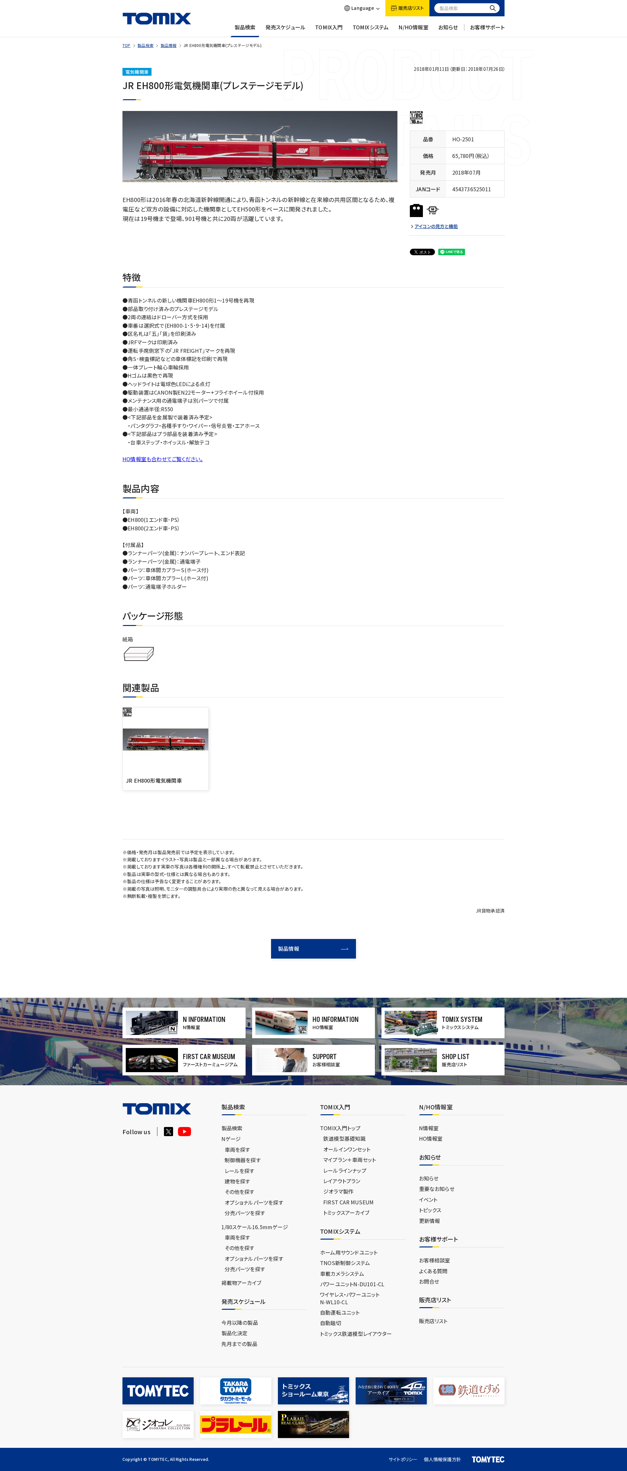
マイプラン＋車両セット (349, 1160)
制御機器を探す (243, 1160)
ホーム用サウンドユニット (349, 1252)
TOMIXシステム (371, 27)
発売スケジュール (285, 27)
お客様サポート (487, 27)
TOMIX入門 (329, 27)
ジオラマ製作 (338, 1191)
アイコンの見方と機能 (436, 226)
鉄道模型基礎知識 (344, 1138)
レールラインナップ (344, 1170)
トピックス (430, 1210)
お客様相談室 (434, 1260)
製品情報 (169, 45)
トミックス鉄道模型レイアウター (356, 1334)
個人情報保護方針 (442, 1459)
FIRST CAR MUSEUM (348, 1202)
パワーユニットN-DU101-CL (352, 1284)
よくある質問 (433, 1271)
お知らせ (448, 27)
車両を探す (237, 1149)
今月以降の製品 (239, 1322)
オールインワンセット (346, 1149)
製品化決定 (234, 1333)
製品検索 (245, 27)
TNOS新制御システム (345, 1263)
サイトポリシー (403, 1459)
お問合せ (429, 1281)
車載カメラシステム (342, 1273)
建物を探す (237, 1181)
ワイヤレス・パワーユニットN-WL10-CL (350, 1298)
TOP (126, 45)
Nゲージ (231, 1139)
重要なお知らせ (437, 1189)
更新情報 (429, 1221)
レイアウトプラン (342, 1181)
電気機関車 (137, 72)
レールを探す (239, 1171)
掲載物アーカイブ (241, 1283)
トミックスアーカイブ (346, 1212)
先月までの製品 (239, 1344)
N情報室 (429, 1128)
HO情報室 (431, 1138)
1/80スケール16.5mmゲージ (254, 1227)
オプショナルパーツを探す (254, 1202)
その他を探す (239, 1192)
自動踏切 (330, 1323)
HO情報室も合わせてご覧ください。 (162, 459)
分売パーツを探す (245, 1213)
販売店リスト (433, 1321)
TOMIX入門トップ (340, 1128)
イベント (428, 1199)
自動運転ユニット (340, 1312)
